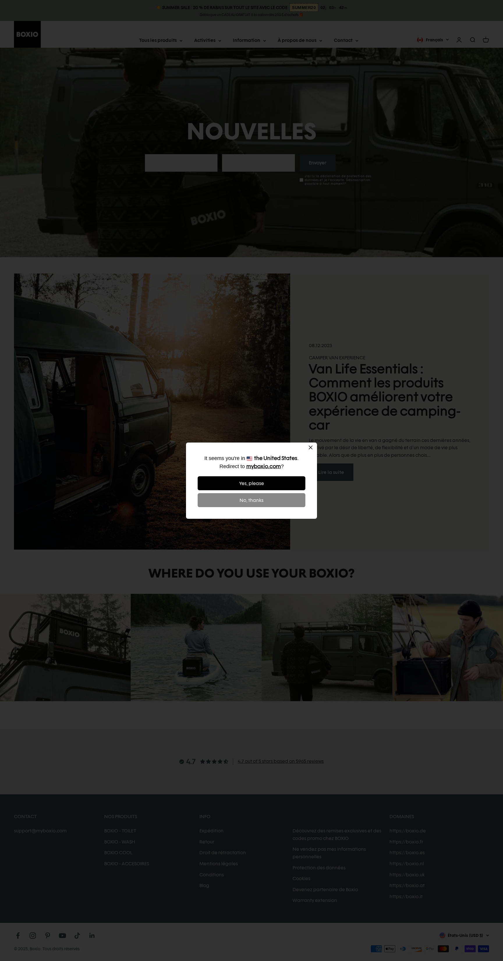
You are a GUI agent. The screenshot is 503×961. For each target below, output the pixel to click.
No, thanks (251, 500)
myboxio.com (263, 466)
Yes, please (251, 483)
